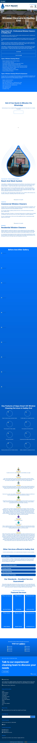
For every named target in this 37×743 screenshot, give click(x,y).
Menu (3, 1)
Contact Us (5, 671)
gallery (22, 644)
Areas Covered (18, 55)
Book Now (18, 51)
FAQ (2, 704)
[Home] (9, 6)
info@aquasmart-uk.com (7, 732)
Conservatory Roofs (5, 696)
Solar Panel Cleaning (6, 699)
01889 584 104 (5, 729)
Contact (3, 702)
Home (3, 691)
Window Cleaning (5, 692)
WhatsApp (18, 112)
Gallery (3, 700)
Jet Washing (4, 695)
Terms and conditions (6, 703)
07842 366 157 (5, 731)
